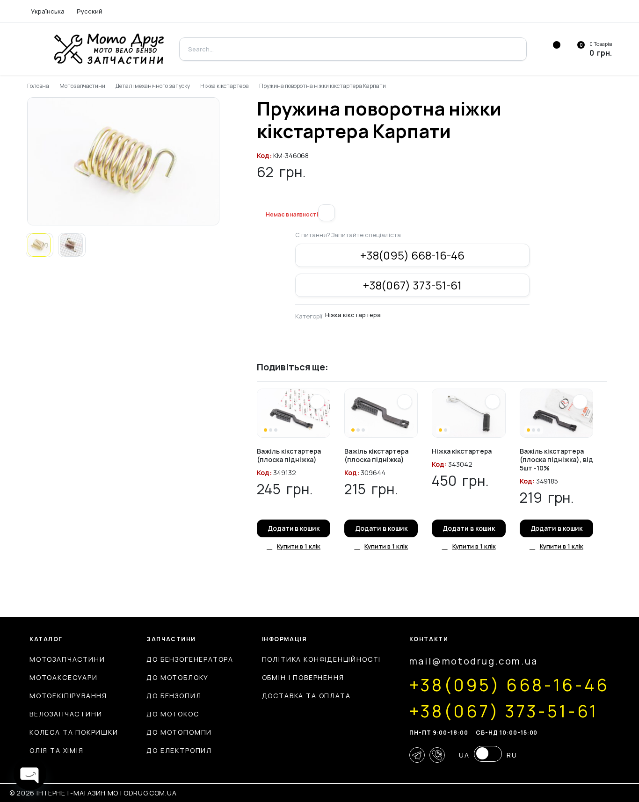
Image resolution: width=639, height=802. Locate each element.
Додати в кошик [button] (294, 528)
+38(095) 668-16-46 (412, 255)
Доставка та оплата (306, 695)
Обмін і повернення (303, 677)
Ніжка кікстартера (224, 86)
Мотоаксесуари (63, 677)
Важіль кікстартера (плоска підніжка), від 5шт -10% (556, 459)
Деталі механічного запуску (152, 86)
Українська (48, 11)
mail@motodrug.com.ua (473, 661)
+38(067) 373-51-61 (412, 285)
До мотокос (172, 713)
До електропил (179, 750)
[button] (260, 198)
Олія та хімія (56, 750)
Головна (38, 86)
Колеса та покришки (73, 732)
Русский (89, 11)
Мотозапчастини (82, 86)
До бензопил (173, 695)
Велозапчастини (65, 713)
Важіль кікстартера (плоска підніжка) (289, 455)
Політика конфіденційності (321, 659)
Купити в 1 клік (298, 546)
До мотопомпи (179, 732)
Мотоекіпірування (68, 695)
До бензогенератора (189, 659)
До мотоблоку (177, 677)
